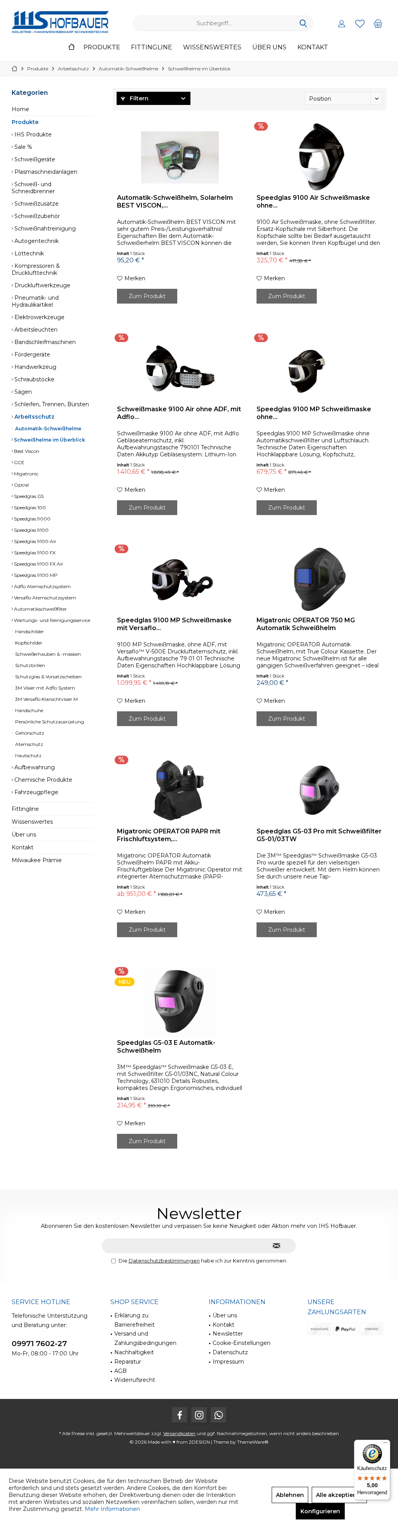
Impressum (228, 1361)
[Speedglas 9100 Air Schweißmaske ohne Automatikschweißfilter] (319, 157)
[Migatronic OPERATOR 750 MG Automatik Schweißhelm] (319, 580)
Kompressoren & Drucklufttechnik (36, 269)
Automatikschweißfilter (40, 609)
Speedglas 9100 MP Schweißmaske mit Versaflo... (174, 624)
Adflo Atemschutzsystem (42, 586)
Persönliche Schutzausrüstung (49, 722)
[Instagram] (199, 1415)
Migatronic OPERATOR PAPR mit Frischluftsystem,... (168, 835)
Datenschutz (230, 1352)
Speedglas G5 (28, 496)
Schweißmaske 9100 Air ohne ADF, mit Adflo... (179, 413)
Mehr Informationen (112, 1508)
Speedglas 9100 (31, 530)
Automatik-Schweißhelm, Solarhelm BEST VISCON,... (175, 201)
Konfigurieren (320, 1511)
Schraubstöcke (33, 379)
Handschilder (29, 631)
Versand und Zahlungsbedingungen (145, 1338)
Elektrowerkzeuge (39, 317)
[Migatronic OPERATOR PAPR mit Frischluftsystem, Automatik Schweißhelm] (180, 791)
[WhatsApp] (218, 1415)
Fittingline (25, 808)
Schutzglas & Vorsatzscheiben (48, 676)
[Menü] (385, 1444)
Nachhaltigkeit (134, 1352)
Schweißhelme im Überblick (49, 440)
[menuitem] (378, 23)
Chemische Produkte (42, 779)
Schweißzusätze (36, 203)
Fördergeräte (31, 354)
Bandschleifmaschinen (44, 342)
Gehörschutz (29, 733)
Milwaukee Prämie (37, 860)
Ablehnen (290, 1494)
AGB (120, 1370)
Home (20, 109)
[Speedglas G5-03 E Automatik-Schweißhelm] (180, 1002)
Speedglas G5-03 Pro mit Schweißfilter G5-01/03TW (319, 835)
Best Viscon (26, 451)
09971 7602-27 (39, 1343)
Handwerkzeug (34, 366)
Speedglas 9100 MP (35, 575)
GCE (18, 462)
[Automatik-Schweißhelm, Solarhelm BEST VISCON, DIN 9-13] (180, 157)
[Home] (71, 48)
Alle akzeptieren (339, 1494)
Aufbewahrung (34, 767)
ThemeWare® (253, 1442)
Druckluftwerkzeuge (41, 285)
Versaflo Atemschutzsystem (44, 598)
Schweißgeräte (34, 159)
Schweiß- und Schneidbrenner (33, 188)
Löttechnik (28, 253)
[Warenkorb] (378, 23)
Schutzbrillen (29, 665)
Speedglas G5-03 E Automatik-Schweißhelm (166, 1046)
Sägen (22, 391)
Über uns (24, 834)
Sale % (22, 146)
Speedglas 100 (29, 507)
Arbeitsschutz (33, 416)
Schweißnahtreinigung (44, 228)
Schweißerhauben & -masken (47, 654)
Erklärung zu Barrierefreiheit (134, 1320)
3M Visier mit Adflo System (44, 688)
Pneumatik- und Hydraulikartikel (35, 301)
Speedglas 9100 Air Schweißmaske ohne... (313, 201)
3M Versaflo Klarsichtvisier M (46, 699)
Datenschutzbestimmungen (164, 1260)
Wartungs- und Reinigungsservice (51, 620)
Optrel (21, 485)
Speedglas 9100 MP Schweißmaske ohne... (314, 413)
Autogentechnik (36, 240)
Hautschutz (28, 755)
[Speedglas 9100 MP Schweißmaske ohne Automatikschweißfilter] (319, 368)
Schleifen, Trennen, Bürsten (51, 404)
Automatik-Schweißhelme (47, 428)
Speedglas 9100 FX (34, 552)
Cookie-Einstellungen (242, 1342)
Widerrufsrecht (134, 1379)
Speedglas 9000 (32, 519)
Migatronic (25, 474)
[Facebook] (179, 1415)
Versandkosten (179, 1433)
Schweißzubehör (36, 216)
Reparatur (127, 1361)
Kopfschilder (28, 643)
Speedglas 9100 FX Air (38, 564)
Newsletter (228, 1333)
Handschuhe (28, 710)
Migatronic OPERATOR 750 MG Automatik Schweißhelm (306, 624)
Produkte (25, 122)
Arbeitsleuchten (35, 329)
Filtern (138, 98)
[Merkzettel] (360, 23)
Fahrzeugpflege (35, 792)
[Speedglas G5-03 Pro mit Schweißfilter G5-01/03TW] (319, 791)
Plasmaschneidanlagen (45, 171)
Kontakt (22, 847)
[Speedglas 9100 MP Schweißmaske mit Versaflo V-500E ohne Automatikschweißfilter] (180, 580)
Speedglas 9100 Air (34, 541)
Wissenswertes (32, 821)
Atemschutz (28, 744)
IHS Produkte (32, 134)
